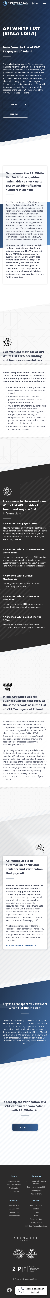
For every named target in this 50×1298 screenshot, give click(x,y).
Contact (36, 1209)
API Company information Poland (36, 1182)
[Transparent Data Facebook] (9, 1290)
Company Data (14, 1181)
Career (36, 1212)
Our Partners (14, 1212)
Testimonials (14, 1188)
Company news (14, 1216)
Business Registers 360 (36, 1187)
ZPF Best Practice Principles (36, 1226)
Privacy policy (36, 1222)
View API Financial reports (19, 945)
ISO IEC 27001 (14, 1209)
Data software (36, 1194)
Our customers (36, 1205)
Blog (36, 1216)
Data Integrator (36, 1190)
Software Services (14, 1184)
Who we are (14, 1205)
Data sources (14, 1191)
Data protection (36, 1219)
